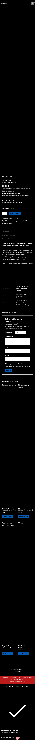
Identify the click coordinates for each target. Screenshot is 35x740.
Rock (10, 176)
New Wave (5, 176)
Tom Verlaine (8, 223)
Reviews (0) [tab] (6, 239)
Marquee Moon (18, 221)
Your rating (9, 332)
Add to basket (14, 213)
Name (7, 347)
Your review (9, 337)
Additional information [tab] (9, 235)
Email (7, 355)
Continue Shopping (5, 737)
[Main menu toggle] (17, 3)
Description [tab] (6, 231)
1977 (6, 221)
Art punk (11, 221)
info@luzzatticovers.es (19, 679)
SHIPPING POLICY (17, 671)
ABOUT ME (17, 674)
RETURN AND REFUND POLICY (17, 669)
